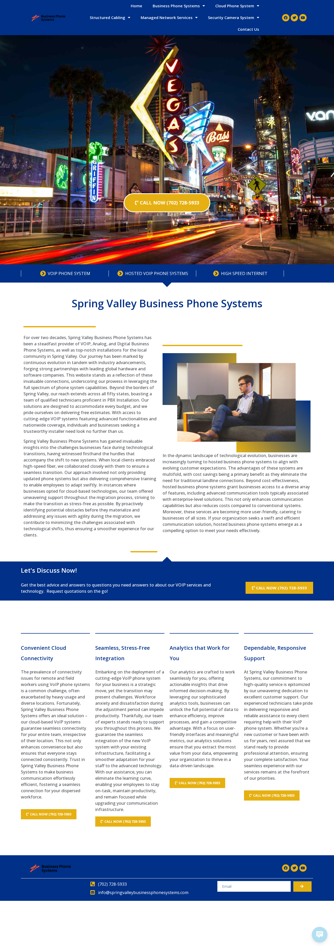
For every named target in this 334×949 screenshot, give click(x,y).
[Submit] (302, 886)
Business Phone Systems (176, 5)
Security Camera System (231, 17)
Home (136, 5)
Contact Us (248, 29)
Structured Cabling (107, 17)
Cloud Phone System (234, 5)
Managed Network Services (167, 17)
